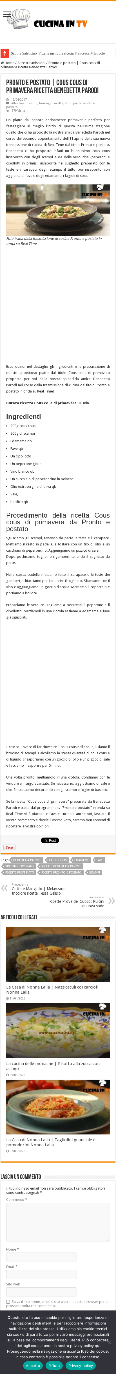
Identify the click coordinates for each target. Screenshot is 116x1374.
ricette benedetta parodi (61, 866)
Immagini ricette (51, 103)
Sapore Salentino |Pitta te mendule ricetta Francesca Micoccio (58, 53)
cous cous (58, 860)
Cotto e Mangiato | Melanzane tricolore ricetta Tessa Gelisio (38, 889)
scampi (94, 872)
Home (9, 63)
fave (100, 860)
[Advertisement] (58, 306)
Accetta (33, 1365)
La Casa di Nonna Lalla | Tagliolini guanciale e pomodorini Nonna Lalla (50, 1142)
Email (11, 1267)
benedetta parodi (27, 860)
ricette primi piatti (19, 872)
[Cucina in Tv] (58, 21)
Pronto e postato (19, 866)
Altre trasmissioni (31, 63)
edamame (81, 860)
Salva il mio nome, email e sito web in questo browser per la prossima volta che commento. (57, 1303)
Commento (16, 1199)
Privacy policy (80, 1365)
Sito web (13, 1284)
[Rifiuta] (109, 1342)
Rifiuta (54, 1365)
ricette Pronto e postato (61, 872)
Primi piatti (73, 103)
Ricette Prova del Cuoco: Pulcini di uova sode (76, 901)
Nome (12, 1249)
